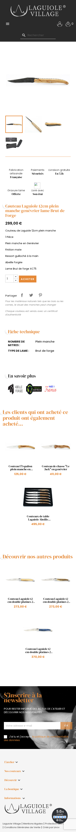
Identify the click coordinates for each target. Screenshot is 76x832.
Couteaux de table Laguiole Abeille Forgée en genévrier (38, 518)
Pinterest (40, 295)
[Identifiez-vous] (60, 24)
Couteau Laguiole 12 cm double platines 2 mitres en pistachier (56, 600)
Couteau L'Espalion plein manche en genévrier (20, 468)
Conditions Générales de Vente (22, 827)
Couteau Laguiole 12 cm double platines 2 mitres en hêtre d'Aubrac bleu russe (38, 650)
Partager (21, 295)
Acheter (27, 279)
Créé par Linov (51, 827)
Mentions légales (33, 823)
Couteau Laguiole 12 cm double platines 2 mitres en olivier (20, 600)
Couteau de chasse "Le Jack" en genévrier (55, 468)
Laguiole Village (12, 823)
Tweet (31, 295)
